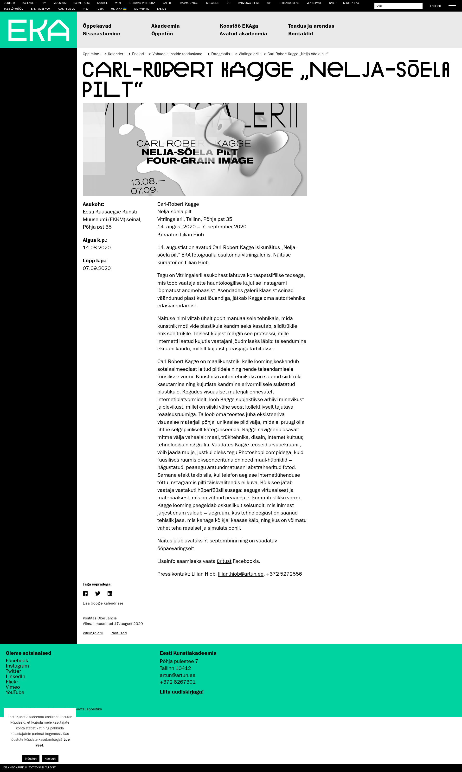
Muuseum (59, 2)
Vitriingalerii (93, 633)
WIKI (118, 2)
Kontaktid (300, 33)
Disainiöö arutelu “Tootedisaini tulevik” (30, 767)
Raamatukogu (189, 2)
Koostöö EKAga (239, 26)
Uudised (9, 2)
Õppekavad (97, 26)
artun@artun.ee (177, 675)
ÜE (228, 2)
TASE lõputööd (13, 8)
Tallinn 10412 (175, 668)
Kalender (28, 2)
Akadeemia (165, 26)
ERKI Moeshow (40, 8)
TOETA (99, 8)
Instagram (17, 666)
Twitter (13, 671)
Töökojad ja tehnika (141, 2)
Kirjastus (212, 2)
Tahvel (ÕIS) (82, 2)
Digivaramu (141, 8)
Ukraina (116, 8)
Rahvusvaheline (249, 2)
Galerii (167, 2)
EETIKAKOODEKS (289, 2)
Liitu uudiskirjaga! (182, 691)
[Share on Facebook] (85, 593)
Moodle (102, 2)
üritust (224, 561)
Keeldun (50, 759)
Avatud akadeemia (243, 33)
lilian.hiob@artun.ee (240, 574)
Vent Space (314, 2)
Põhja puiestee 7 (179, 661)
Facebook (17, 660)
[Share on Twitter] (97, 593)
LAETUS (161, 8)
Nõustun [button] (31, 759)
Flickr (12, 681)
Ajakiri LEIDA (66, 8)
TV (44, 2)
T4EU (86, 8)
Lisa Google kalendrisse (103, 603)
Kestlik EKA (351, 2)
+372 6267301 (178, 682)
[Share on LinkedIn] (109, 593)
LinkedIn (15, 676)
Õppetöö (162, 33)
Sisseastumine (101, 33)
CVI (269, 2)
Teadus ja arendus (311, 26)
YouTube (15, 692)
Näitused (119, 633)
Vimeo (13, 687)
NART (332, 2)
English (435, 5)
